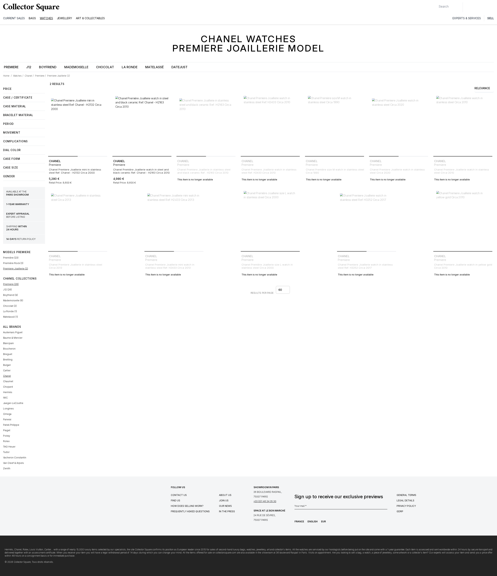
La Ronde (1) (10, 311)
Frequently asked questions (190, 511)
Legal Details (405, 500)
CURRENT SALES (14, 18)
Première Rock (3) (13, 263)
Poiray (6, 435)
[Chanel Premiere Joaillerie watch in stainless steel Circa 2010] (462, 125)
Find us (175, 500)
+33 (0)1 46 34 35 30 (265, 501)
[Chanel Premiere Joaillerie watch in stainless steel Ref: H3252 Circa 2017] (366, 220)
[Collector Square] (30, 7)
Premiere (11, 67)
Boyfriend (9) (10, 295)
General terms (406, 495)
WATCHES (46, 18)
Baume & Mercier (12, 337)
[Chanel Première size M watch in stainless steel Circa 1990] (334, 125)
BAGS (32, 18)
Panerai (7, 419)
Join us (224, 500)
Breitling (7, 359)
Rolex (6, 441)
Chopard (8, 386)
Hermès (7, 392)
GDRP (400, 511)
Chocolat (105, 67)
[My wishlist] (476, 7)
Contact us (179, 495)
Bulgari (7, 365)
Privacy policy (406, 505)
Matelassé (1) (10, 316)
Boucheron (9, 348)
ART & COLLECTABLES (90, 18)
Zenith (6, 468)
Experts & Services (467, 18)
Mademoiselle (76, 67)
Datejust (179, 67)
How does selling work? (187, 505)
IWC (5, 397)
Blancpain (8, 343)
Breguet (7, 354)
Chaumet (8, 381)
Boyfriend (47, 67)
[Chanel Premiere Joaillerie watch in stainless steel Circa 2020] (398, 125)
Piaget (6, 430)
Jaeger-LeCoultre (13, 403)
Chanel (7, 375)
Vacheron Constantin (14, 457)
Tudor (6, 452)
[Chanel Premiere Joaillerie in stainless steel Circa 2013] (77, 220)
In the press (227, 511)
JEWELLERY (64, 18)
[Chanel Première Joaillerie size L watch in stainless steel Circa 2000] (270, 220)
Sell (490, 18)
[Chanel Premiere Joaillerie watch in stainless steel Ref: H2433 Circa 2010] (270, 125)
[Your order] (485, 7)
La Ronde (129, 67)
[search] (435, 5)
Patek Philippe (11, 424)
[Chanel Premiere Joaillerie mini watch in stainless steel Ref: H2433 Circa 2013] (173, 220)
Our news (225, 505)
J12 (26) (7, 289)
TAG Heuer (9, 446)
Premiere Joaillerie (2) (15, 268)
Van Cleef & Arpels (13, 462)
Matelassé (154, 67)
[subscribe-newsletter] (385, 507)
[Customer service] (468, 7)
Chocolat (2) (10, 305)
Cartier (6, 370)
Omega (7, 414)
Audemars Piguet (13, 332)
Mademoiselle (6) (13, 300)
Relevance (482, 88)
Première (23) (10, 257)
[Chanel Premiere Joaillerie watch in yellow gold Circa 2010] (462, 220)
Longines (8, 408)
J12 (28, 67)
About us (225, 495)
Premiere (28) (11, 284)
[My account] (493, 7)
